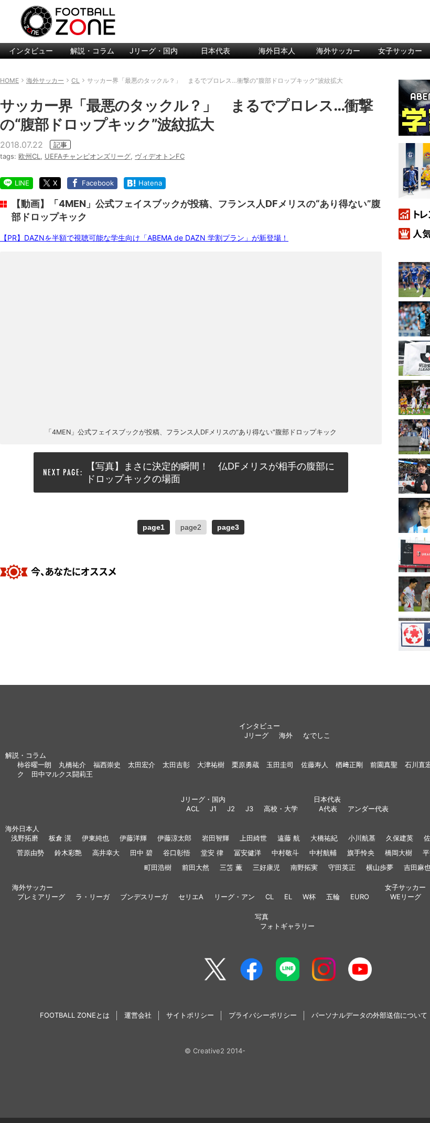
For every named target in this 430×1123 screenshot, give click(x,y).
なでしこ (316, 735)
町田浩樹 (157, 867)
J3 (249, 808)
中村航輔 (323, 852)
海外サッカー (338, 50)
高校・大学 (281, 808)
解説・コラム (92, 50)
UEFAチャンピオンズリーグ (88, 156)
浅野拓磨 (24, 838)
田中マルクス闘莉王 (62, 774)
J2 (231, 808)
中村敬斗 (285, 852)
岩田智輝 (215, 838)
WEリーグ (405, 896)
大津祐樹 (210, 764)
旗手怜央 (360, 852)
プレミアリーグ (41, 896)
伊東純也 (95, 838)
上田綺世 (253, 838)
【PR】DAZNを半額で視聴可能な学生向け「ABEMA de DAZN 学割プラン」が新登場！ (144, 237)
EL (288, 896)
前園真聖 (383, 764)
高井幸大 (106, 852)
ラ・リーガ (93, 896)
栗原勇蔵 (245, 764)
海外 (286, 735)
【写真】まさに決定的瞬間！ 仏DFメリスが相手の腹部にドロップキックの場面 (210, 472)
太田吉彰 (176, 764)
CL (269, 896)
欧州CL (29, 156)
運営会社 (138, 1015)
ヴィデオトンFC (160, 156)
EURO (359, 896)
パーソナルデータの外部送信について (369, 1015)
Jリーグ (256, 735)
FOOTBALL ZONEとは (75, 1015)
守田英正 (342, 867)
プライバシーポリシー (263, 1015)
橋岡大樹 (398, 852)
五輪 (333, 896)
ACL (192, 808)
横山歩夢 (379, 867)
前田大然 (195, 867)
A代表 (328, 808)
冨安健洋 (247, 852)
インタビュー (31, 50)
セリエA (190, 896)
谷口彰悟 (176, 852)
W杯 (309, 896)
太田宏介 (141, 764)
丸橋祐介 (72, 764)
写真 (261, 916)
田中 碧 (141, 852)
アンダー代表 (368, 808)
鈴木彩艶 (68, 852)
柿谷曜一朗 (34, 764)
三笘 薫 (231, 867)
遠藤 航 (288, 838)
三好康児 (266, 867)
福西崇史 (107, 764)
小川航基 (361, 838)
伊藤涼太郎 (174, 838)
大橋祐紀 (324, 838)
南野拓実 (304, 867)
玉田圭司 (280, 764)
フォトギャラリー (287, 926)
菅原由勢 (30, 852)
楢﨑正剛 (349, 764)
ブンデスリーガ (144, 896)
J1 (213, 808)
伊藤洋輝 (133, 838)
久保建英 (399, 838)
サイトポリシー (190, 1015)
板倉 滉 (60, 838)
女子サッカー (405, 887)
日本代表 (215, 50)
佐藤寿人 (314, 764)
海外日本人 (277, 50)
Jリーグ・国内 (154, 50)
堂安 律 (212, 852)
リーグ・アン (234, 896)
